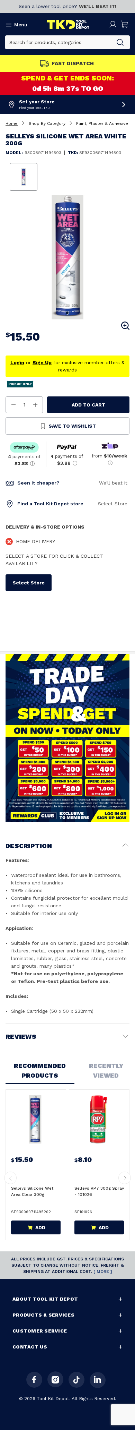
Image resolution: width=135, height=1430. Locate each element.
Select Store (112, 503)
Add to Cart (88, 405)
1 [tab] (67, 313)
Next (124, 1178)
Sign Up (42, 362)
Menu (20, 24)
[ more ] (102, 1271)
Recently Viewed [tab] (106, 1070)
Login (17, 362)
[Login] (113, 24)
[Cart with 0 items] (124, 24)
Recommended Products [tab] (40, 1070)
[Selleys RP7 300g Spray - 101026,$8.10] (98, 1119)
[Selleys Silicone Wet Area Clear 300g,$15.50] (35, 1119)
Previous (10, 1178)
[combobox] (58, 42)
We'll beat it (113, 483)
